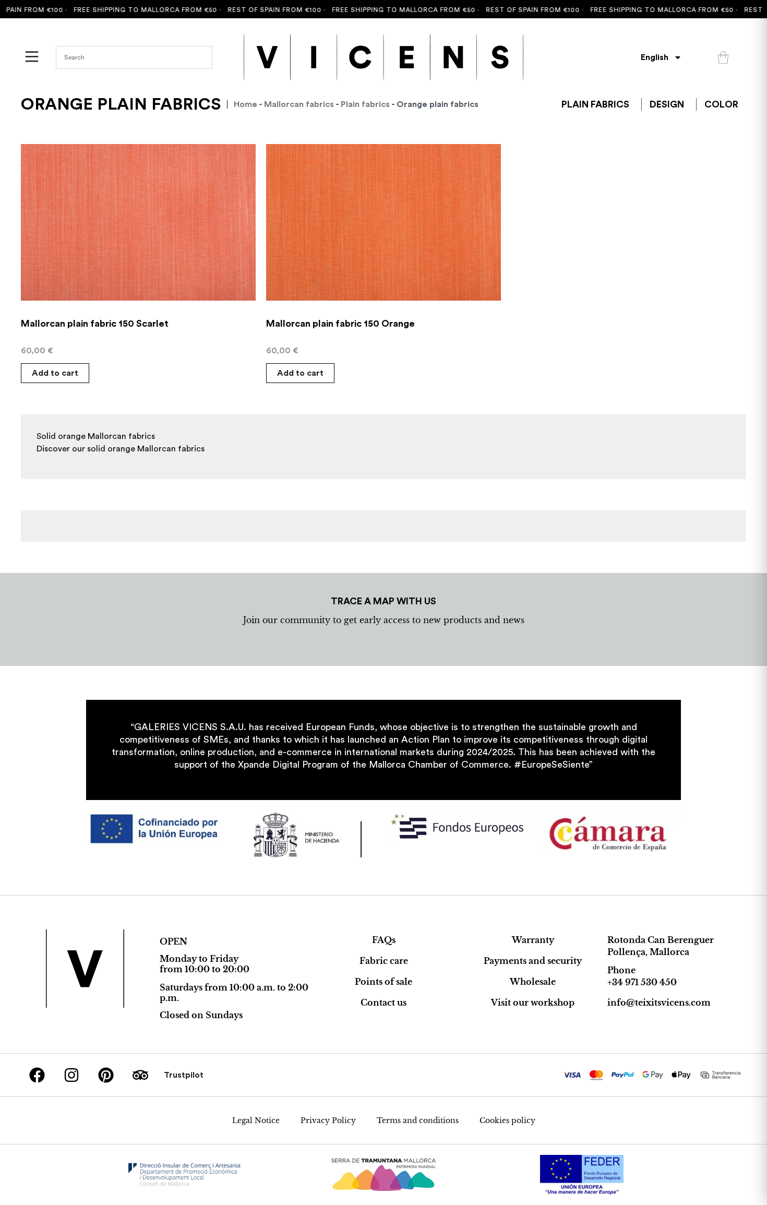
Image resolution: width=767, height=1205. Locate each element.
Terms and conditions (418, 1120)
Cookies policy (507, 1120)
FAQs (384, 940)
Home (245, 104)
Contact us (383, 1002)
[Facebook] (37, 1075)
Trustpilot (183, 1075)
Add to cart (55, 373)
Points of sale (383, 981)
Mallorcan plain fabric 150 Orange (340, 323)
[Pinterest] (106, 1075)
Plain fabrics (365, 104)
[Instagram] (71, 1075)
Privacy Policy (328, 1120)
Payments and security (533, 961)
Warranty (533, 940)
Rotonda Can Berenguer (660, 940)
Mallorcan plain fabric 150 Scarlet (95, 323)
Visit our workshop (532, 1002)
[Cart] (723, 57)
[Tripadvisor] (140, 1075)
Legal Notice (256, 1120)
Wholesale (533, 981)
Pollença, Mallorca (648, 952)
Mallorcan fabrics (299, 104)
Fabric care (383, 961)
